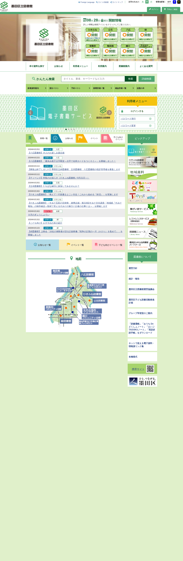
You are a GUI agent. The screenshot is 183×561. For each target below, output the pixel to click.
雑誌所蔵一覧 (120, 88)
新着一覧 (44, 138)
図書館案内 (124, 66)
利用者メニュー (80, 66)
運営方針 (133, 268)
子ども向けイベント (118, 138)
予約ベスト (76, 88)
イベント (94, 138)
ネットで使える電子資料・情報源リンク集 (141, 344)
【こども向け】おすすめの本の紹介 (45, 223)
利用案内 (102, 66)
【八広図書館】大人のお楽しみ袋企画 (46, 153)
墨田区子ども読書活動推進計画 (141, 301)
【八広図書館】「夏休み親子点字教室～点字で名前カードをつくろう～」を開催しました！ (72, 161)
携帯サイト (138, 369)
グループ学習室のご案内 (140, 313)
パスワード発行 (128, 119)
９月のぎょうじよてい (38, 215)
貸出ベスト (54, 88)
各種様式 (133, 357)
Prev (31, 112)
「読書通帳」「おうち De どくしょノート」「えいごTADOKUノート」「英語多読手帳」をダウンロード (142, 328)
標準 (169, 2)
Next (109, 112)
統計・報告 (134, 279)
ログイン (155, 9)
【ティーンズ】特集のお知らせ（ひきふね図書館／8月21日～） (58, 178)
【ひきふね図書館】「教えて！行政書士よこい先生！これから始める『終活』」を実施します (73, 194)
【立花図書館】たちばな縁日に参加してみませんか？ (53, 186)
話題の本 (140, 88)
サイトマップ (117, 2)
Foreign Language (87, 2)
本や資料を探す (36, 66)
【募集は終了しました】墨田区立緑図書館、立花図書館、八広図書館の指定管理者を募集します (74, 169)
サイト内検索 (103, 2)
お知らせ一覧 (44, 245)
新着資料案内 (33, 88)
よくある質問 (146, 66)
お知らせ (58, 66)
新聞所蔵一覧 (98, 88)
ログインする (137, 111)
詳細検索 (146, 78)
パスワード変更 (128, 126)
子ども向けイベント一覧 (110, 245)
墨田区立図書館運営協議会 (141, 289)
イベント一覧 (77, 245)
